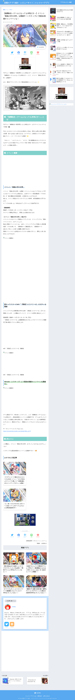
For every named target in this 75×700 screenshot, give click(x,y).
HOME (38, 693)
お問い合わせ (46, 696)
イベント (39, 541)
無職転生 (44, 543)
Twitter (6, 626)
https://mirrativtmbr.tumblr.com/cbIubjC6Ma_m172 (17, 431)
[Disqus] (25, 650)
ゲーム (45, 541)
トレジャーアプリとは (30, 696)
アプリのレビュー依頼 (65, 2)
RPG (34, 541)
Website (12, 626)
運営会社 (40, 696)
